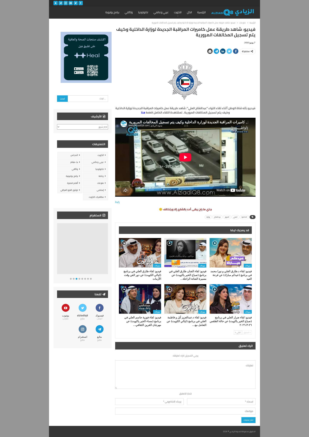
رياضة (101, 176)
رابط (117, 202)
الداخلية (244, 217)
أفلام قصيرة (72, 183)
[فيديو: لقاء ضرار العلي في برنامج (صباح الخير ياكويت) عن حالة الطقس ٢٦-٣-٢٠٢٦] (231, 299)
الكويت (178, 12)
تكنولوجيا (143, 12)
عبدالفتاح (217, 217)
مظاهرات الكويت (96, 197)
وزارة (208, 217)
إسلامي (100, 190)
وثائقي (129, 12)
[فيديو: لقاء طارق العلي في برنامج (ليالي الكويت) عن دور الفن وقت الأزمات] (140, 253)
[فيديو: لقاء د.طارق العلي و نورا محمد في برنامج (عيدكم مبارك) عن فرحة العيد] (231, 253)
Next (107, 249)
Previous (58, 249)
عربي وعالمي (161, 12)
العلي (235, 217)
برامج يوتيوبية (72, 176)
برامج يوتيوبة (112, 12)
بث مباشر (74, 162)
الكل (189, 12)
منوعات (248, 265)
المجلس (74, 155)
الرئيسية (201, 12)
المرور (227, 217)
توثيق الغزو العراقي (69, 190)
